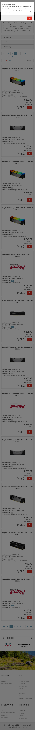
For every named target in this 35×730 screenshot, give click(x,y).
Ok (29, 18)
